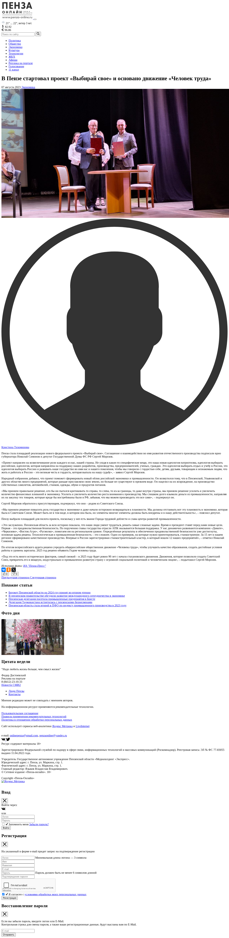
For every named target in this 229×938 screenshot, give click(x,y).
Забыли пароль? (39, 824)
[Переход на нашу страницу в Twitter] (8, 740)
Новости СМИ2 (11, 684)
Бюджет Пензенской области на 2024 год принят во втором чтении (50, 592)
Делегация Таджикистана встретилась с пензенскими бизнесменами (50, 602)
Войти (6, 828)
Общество (15, 43)
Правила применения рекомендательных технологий (33, 716)
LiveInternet (82, 726)
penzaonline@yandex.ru (53, 735)
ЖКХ (12, 56)
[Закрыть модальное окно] (4, 800)
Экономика (15, 47)
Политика (15, 40)
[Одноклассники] (8, 570)
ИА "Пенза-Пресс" (34, 565)
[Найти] (38, 34)
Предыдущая (15, 577)
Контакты (15, 694)
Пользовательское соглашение (19, 713)
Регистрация (9, 898)
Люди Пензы (16, 691)
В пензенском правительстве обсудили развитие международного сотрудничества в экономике (67, 595)
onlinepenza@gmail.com (24, 735)
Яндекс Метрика (62, 726)
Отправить (8, 934)
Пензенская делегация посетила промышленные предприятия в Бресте (52, 598)
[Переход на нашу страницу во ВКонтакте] (3, 740)
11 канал (14, 69)
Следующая (43, 577)
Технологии (16, 53)
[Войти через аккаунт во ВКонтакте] (3, 810)
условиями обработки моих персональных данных (55, 894)
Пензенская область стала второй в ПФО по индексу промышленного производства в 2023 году (67, 605)
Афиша (13, 59)
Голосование (16, 66)
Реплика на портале (21, 63)
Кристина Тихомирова (15, 447)
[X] (13, 570)
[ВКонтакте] (3, 570)
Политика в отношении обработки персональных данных (36, 719)
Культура (14, 50)
